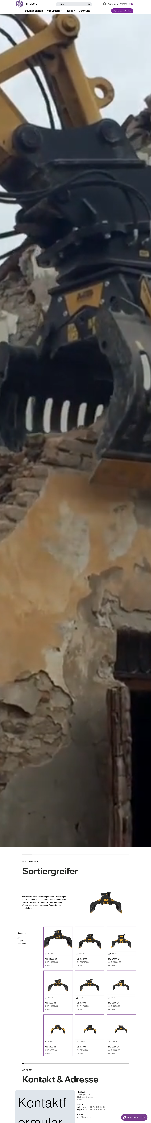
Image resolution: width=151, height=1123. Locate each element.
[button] (126, 4)
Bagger (20, 941)
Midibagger (21, 943)
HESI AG (31, 4)
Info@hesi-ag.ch (84, 1117)
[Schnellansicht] (58, 941)
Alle (18, 938)
